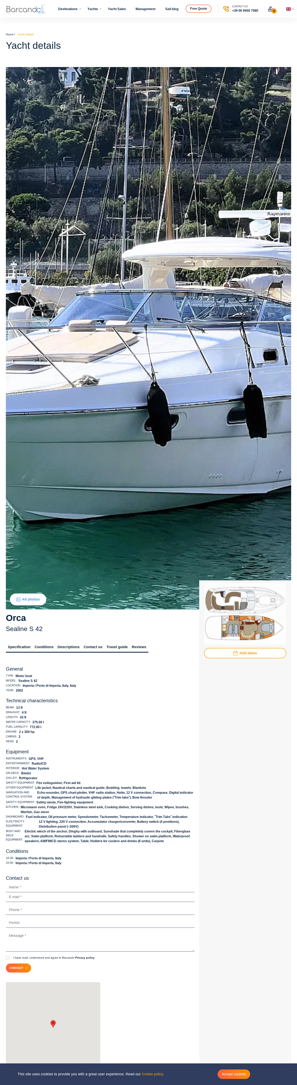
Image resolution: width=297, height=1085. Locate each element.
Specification (19, 647)
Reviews (139, 647)
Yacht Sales (117, 9)
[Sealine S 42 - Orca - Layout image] (245, 614)
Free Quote (199, 8)
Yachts (93, 9)
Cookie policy (152, 1074)
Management (146, 9)
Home (10, 34)
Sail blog (172, 9)
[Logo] (26, 9)
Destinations (68, 9)
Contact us (93, 647)
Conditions (44, 647)
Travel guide (117, 647)
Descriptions (69, 647)
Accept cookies (234, 1074)
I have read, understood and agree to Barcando (54, 957)
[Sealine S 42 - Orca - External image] (148, 338)
